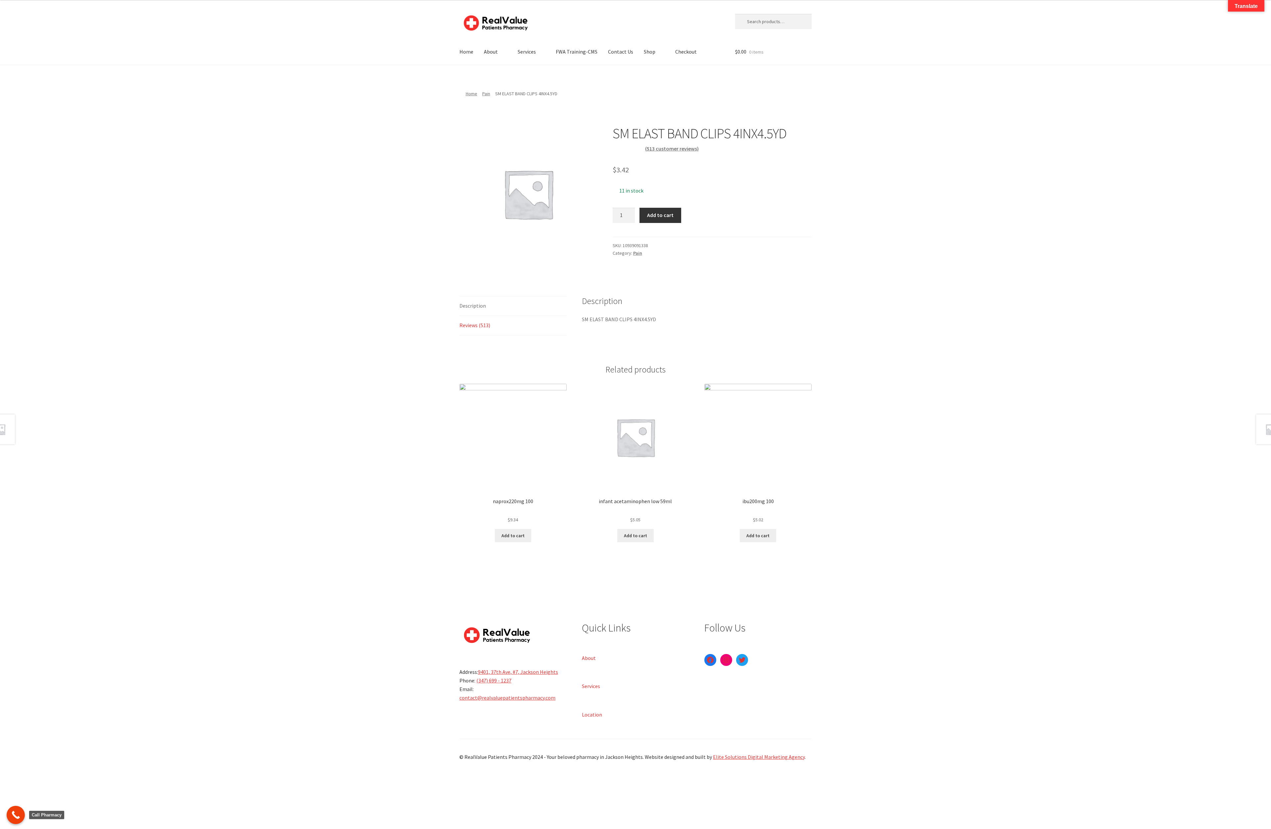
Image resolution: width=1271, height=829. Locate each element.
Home (466, 51)
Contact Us (620, 51)
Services (527, 51)
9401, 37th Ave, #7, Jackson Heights (518, 672)
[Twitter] (742, 660)
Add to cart (660, 215)
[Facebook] (710, 660)
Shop (649, 51)
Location (592, 714)
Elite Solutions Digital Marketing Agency (759, 757)
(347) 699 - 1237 (493, 680)
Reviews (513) (474, 325)
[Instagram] (726, 660)
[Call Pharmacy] (16, 815)
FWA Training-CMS (576, 51)
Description (472, 305)
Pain (486, 94)
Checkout (686, 51)
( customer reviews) (672, 148)
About (491, 51)
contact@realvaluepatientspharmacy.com (507, 697)
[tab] (513, 306)
